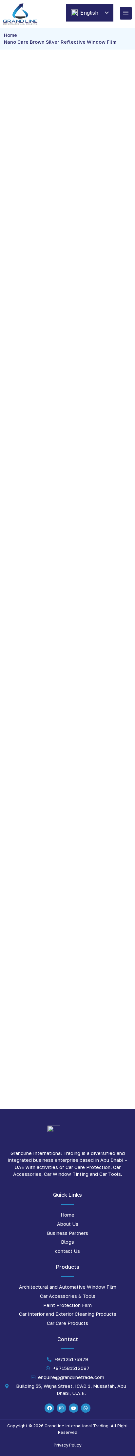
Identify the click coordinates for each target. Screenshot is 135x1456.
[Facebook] (49, 1408)
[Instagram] (61, 1408)
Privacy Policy (67, 1445)
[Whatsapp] (85, 1408)
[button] (126, 13)
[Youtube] (73, 1408)
